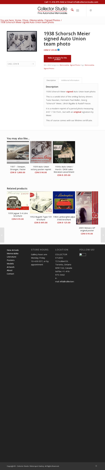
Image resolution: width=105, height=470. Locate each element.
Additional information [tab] (70, 80)
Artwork (10, 267)
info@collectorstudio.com (85, 2)
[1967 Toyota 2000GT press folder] (2, 235)
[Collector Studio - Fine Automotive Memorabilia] (52, 10)
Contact (10, 273)
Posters (10, 260)
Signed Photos (75, 65)
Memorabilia (64, 65)
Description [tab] (51, 80)
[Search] (71, 10)
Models (10, 263)
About (9, 270)
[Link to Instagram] (91, 10)
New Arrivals (13, 250)
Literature (11, 256)
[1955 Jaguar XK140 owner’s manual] (103, 235)
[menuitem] (71, 10)
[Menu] (77, 10)
